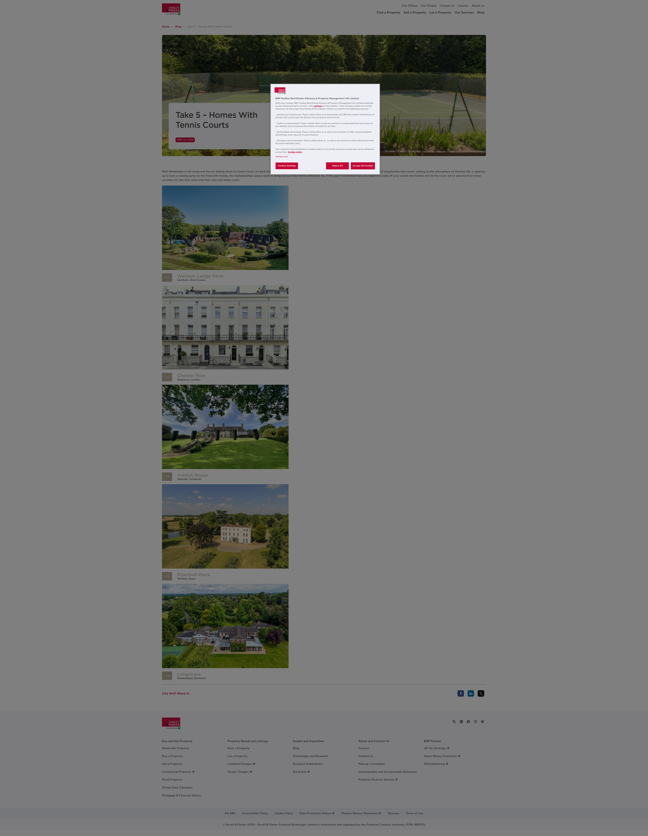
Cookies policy (295, 152)
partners (318, 106)
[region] (325, 129)
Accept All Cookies (363, 166)
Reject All (337, 166)
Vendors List (281, 156)
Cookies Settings (287, 166)
